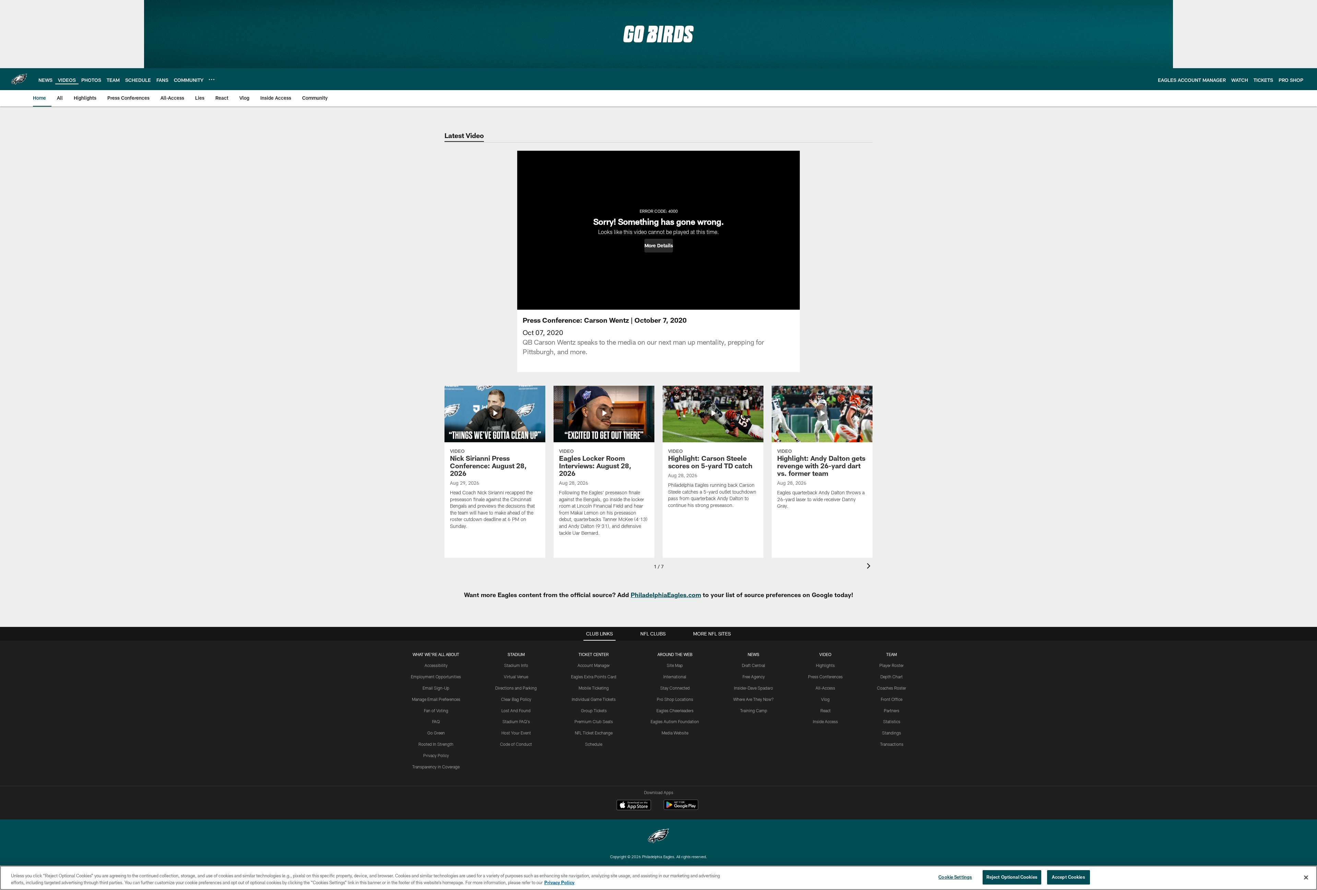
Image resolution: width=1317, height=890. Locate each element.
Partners (891, 710)
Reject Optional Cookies (1011, 877)
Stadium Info (516, 665)
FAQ (436, 721)
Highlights (825, 665)
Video (825, 654)
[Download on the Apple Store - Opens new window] (634, 806)
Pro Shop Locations (675, 699)
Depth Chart (891, 676)
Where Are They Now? (753, 699)
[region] (658, 878)
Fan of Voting (436, 710)
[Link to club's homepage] (19, 79)
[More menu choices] (211, 79)
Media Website (675, 732)
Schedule (593, 744)
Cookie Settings (955, 877)
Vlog (825, 699)
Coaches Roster (891, 687)
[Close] (1306, 877)
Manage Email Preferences (436, 699)
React (825, 710)
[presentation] (870, 566)
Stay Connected (675, 687)
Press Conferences (825, 676)
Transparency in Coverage (436, 766)
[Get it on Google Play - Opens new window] (681, 808)
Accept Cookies (1068, 877)
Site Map (675, 665)
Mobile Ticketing (594, 687)
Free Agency (754, 676)
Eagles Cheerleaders (674, 710)
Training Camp (753, 710)
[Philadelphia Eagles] (658, 837)
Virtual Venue (516, 676)
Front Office (891, 699)
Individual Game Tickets (594, 699)
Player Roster (891, 665)
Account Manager (594, 665)
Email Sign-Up (436, 687)
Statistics (891, 721)
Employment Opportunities (436, 676)
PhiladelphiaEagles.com (666, 594)
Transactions (891, 744)
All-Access (825, 687)
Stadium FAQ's (516, 721)
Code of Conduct (516, 744)
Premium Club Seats (593, 721)
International (674, 676)
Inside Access (825, 721)
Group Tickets (594, 710)
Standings (891, 732)
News (753, 654)
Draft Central (753, 665)
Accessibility (436, 665)
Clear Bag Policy (516, 699)
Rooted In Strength (435, 744)
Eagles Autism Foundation (675, 721)
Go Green (436, 732)
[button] (658, 245)
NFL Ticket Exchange (594, 732)
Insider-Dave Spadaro (753, 687)
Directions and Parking (516, 687)
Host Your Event (516, 732)
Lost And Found (516, 710)
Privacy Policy (436, 755)
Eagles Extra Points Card (593, 676)
